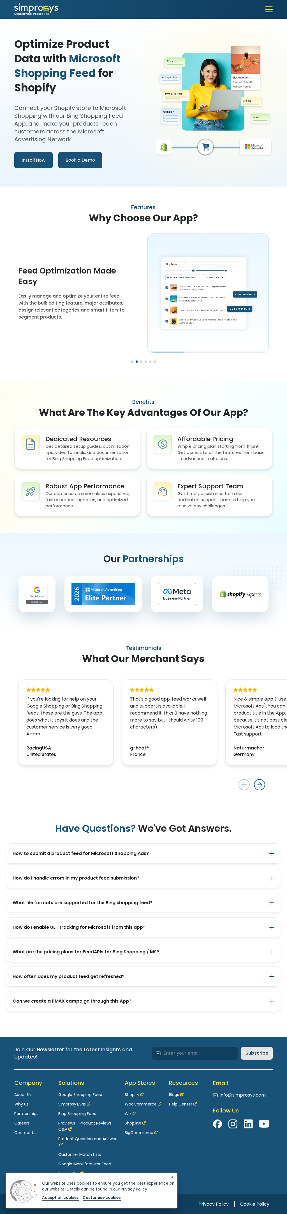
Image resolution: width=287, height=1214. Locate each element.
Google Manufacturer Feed (84, 1164)
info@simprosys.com (243, 1095)
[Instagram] (233, 1123)
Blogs (174, 1094)
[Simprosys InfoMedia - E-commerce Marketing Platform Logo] (36, 9)
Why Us (21, 1104)
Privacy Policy (213, 1204)
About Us (23, 1094)
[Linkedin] (248, 1123)
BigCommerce (139, 1132)
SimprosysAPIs (72, 1104)
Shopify (132, 1094)
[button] (132, 361)
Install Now (33, 160)
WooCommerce (141, 1104)
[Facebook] (218, 1123)
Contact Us (25, 1132)
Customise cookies (102, 1197)
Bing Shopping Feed (77, 1113)
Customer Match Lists (79, 1154)
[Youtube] (264, 1123)
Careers (22, 1123)
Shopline (133, 1123)
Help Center (180, 1104)
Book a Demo (80, 160)
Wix (128, 1113)
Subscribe (257, 1053)
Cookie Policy (254, 1204)
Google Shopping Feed (80, 1094)
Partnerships (26, 1113)
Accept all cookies (60, 1197)
